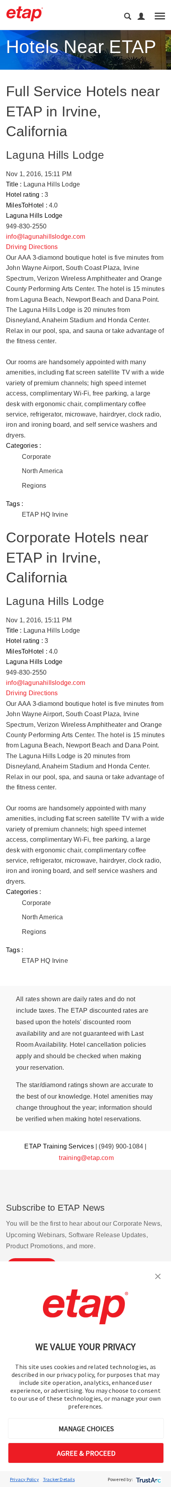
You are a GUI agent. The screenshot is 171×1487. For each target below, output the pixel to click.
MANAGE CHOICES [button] (86, 1428)
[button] (158, 1275)
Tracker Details (59, 1479)
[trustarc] (148, 1479)
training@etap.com (86, 1157)
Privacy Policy (24, 1479)
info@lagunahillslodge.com (45, 236)
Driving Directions (32, 246)
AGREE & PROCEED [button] (86, 1453)
